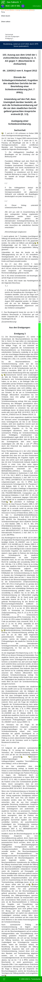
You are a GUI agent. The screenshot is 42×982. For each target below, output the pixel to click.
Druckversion (24, 10)
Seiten (12, 10)
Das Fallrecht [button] (12, 2)
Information (37, 6)
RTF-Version (5, 10)
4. (10, 40)
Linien (17, 10)
